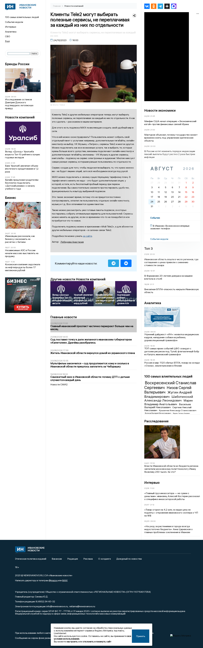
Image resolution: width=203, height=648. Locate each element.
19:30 (152, 346)
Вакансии (57, 558)
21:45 (152, 116)
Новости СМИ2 (59, 384)
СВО (7, 36)
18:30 (13, 149)
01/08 (146, 488)
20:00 (13, 247)
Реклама (88, 558)
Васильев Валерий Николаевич (167, 406)
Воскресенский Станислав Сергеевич (170, 385)
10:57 (152, 271)
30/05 (147, 521)
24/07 (7, 233)
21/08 (7, 163)
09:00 (13, 97)
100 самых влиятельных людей (22, 17)
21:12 (152, 505)
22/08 (7, 97)
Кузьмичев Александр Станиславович (177, 410)
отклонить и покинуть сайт (97, 641)
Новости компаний (20, 117)
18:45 (152, 360)
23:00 (152, 254)
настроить (72, 641)
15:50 (152, 463)
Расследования (156, 421)
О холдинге (104, 558)
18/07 (7, 247)
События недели (14, 21)
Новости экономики (160, 110)
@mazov (53, 580)
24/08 (7, 149)
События (155, 217)
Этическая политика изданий (30, 558)
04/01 (146, 463)
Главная (57, 6)
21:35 (13, 163)
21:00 (152, 130)
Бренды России (17, 64)
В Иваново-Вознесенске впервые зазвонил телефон (169, 227)
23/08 (146, 346)
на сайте (87, 235)
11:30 (13, 262)
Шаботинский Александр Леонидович (168, 399)
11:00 (152, 488)
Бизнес (10, 197)
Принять (140, 636)
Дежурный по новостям (129, 558)
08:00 (153, 332)
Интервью (10, 26)
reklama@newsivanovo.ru (82, 606)
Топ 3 (148, 248)
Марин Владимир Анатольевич (168, 402)
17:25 (13, 177)
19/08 (146, 284)
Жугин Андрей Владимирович (168, 394)
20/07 (146, 505)
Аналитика (10, 31)
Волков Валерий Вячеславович (158, 413)
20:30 (13, 233)
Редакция (72, 558)
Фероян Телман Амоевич (181, 413)
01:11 (152, 284)
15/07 (7, 262)
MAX (65, 580)
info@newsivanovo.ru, (57, 606)
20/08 (147, 271)
